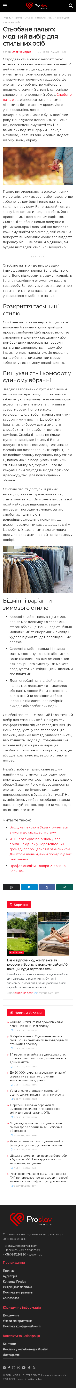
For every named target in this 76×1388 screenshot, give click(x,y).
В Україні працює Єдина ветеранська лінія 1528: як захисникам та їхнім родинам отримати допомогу (39, 1040)
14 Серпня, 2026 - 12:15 (24, 1168)
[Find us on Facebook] (9, 1368)
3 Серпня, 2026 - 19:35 (47, 993)
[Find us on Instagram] (13, 1368)
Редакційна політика (17, 1287)
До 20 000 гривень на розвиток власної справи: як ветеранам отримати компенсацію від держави (37, 1076)
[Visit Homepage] (38, 6)
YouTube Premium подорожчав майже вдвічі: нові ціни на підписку (37, 1024)
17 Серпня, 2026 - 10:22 (25, 1099)
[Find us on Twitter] (34, 1368)
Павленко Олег (23, 993)
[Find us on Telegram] (4, 1368)
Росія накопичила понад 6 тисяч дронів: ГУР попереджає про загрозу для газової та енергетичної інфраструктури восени (39, 1177)
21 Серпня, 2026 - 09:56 (25, 1066)
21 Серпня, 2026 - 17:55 (24, 1030)
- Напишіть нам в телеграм (21, 1250)
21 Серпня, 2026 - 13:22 (25, 1048)
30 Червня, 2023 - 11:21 (52, 51)
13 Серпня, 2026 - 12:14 (24, 1186)
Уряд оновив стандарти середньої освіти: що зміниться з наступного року (37, 1092)
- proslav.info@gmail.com (20, 1246)
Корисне (16, 952)
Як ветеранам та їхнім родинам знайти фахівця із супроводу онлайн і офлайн (37, 1143)
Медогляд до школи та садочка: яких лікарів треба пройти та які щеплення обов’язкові (36, 1127)
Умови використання (17, 1321)
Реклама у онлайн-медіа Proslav (25, 1349)
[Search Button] (71, 6)
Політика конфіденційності (22, 1326)
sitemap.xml (11, 1354)
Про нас (8, 1270)
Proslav (7, 17)
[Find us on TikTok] (29, 1368)
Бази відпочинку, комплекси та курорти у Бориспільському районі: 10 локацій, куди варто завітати (37, 964)
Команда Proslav (14, 1281)
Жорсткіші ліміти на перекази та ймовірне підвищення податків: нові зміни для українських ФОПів (35, 1108)
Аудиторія (10, 1276)
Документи (11, 1315)
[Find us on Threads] (18, 1368)
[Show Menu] (5, 6)
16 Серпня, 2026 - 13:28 (25, 1117)
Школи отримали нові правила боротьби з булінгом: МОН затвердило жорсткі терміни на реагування (38, 1159)
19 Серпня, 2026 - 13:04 (25, 1085)
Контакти (9, 1344)
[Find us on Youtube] (24, 1368)
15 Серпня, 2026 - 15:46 (24, 1135)
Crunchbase (11, 1298)
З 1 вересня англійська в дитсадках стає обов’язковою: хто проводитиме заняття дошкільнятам (38, 1058)
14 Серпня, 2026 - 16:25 (25, 1149)
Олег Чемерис (21, 51)
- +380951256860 (14, 1254)
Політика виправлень (18, 1292)
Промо (18, 17)
